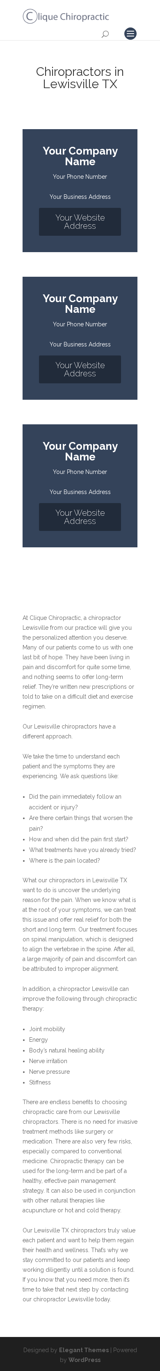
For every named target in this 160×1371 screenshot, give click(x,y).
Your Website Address (80, 222)
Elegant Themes (84, 1350)
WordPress (85, 1360)
